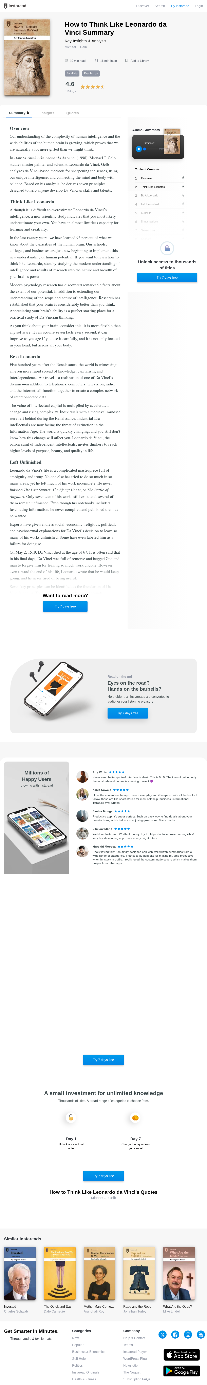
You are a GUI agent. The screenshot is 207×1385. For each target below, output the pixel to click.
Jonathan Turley (134, 1311)
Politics (77, 1365)
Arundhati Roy (94, 1311)
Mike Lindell (172, 1311)
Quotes (72, 113)
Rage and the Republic (139, 1306)
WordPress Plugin (136, 1358)
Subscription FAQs (136, 1379)
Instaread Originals (85, 1372)
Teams (128, 1345)
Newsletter (131, 1365)
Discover (142, 6)
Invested (10, 1306)
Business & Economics (88, 1352)
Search (160, 6)
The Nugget (131, 1372)
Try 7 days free (65, 606)
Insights (47, 113)
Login (199, 6)
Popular (77, 1345)
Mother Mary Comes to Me (102, 1306)
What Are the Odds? (177, 1306)
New (75, 1338)
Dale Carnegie (54, 1311)
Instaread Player (135, 1352)
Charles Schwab (16, 1311)
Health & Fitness (84, 1379)
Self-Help (79, 1358)
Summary (17, 113)
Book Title (11, 21)
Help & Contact (134, 1338)
